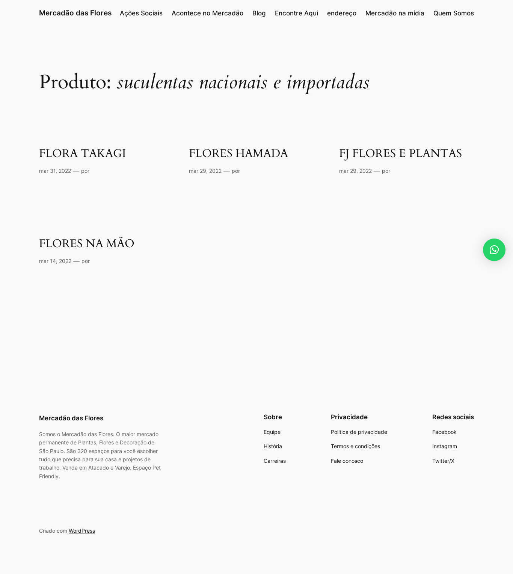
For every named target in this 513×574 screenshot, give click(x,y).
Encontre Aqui (296, 13)
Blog (259, 13)
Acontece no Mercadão (207, 13)
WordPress (82, 530)
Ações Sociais (141, 13)
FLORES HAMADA (238, 154)
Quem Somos (453, 13)
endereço (341, 13)
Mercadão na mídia (394, 13)
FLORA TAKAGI (82, 154)
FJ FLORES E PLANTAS (400, 154)
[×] (494, 250)
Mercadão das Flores (75, 12)
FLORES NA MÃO (86, 244)
